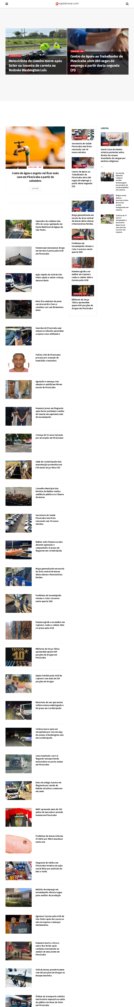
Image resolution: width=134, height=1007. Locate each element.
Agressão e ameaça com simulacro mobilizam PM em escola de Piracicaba (49, 384)
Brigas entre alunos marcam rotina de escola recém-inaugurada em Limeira (122, 202)
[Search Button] (127, 4)
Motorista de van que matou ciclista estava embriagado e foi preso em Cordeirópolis (50, 705)
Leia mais (36, 188)
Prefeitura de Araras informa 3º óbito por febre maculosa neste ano (49, 839)
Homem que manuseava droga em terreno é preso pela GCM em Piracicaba (50, 251)
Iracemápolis (79, 237)
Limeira (105, 144)
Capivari (77, 266)
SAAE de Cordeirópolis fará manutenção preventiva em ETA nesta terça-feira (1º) (49, 465)
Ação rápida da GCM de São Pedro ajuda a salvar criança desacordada (49, 277)
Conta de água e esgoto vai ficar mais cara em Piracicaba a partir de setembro (35, 176)
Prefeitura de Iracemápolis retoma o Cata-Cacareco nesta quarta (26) (48, 598)
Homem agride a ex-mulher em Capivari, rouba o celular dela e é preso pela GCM (50, 625)
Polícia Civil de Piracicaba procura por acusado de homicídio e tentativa (48, 358)
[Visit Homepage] (67, 4)
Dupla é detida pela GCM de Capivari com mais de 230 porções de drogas (49, 678)
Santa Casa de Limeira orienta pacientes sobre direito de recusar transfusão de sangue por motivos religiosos (113, 155)
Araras (76, 209)
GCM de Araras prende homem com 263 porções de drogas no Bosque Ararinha (50, 972)
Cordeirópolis (15, 56)
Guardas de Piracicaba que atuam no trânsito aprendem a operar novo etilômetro (50, 331)
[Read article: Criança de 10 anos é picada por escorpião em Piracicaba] (18, 443)
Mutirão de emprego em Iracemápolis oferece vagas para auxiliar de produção (49, 892)
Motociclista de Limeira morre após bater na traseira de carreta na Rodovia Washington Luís (35, 65)
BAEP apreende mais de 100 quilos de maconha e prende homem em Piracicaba (49, 812)
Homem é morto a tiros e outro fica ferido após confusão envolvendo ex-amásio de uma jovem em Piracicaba (48, 949)
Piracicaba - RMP (77, 51)
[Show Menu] (6, 4)
